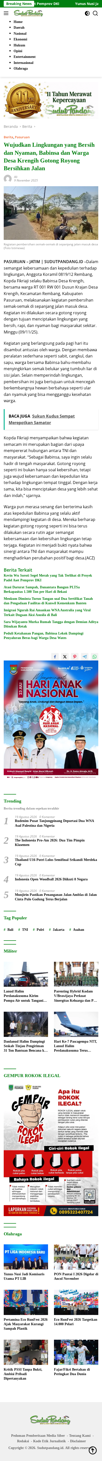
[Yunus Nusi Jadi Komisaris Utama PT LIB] (26, 1257)
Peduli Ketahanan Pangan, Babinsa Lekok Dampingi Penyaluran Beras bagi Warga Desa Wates (43, 636)
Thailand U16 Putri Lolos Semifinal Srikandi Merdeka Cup (56, 862)
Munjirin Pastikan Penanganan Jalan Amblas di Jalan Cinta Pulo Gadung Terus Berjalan (56, 897)
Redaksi (23, 1441)
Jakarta (58, 930)
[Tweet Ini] (65, 656)
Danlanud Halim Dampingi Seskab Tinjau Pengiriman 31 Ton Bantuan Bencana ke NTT (25, 1046)
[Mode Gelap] (87, 13)
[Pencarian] (95, 13)
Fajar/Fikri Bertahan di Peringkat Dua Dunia (72, 1372)
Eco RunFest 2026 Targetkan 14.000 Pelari (75, 1322)
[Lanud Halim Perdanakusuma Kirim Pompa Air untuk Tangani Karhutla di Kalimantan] (26, 974)
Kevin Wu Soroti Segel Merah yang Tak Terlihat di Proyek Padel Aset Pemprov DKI (48, 578)
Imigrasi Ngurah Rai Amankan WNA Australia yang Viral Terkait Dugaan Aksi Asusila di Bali (47, 612)
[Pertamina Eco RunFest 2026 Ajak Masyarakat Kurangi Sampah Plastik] (26, 1302)
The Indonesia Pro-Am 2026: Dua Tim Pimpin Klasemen (50, 842)
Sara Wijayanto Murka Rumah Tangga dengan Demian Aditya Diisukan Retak (51, 624)
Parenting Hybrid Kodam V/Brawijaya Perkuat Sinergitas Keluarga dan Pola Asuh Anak (76, 996)
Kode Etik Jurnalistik (49, 1441)
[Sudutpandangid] (28, 13)
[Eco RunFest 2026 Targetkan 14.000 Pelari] (76, 1302)
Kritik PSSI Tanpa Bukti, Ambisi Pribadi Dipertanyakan (23, 1374)
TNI (25, 930)
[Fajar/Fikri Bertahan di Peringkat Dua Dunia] (76, 1352)
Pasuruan (22, 137)
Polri (40, 930)
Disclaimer (78, 1441)
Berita (8, 137)
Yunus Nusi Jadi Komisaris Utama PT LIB (24, 1276)
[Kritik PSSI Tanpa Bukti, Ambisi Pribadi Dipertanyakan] (26, 1352)
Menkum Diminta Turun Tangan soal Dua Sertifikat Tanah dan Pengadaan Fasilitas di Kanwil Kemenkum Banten (48, 601)
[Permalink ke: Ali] (8, 178)
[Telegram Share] (84, 656)
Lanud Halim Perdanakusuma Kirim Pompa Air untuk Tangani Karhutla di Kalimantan (23, 996)
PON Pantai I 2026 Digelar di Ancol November (76, 1276)
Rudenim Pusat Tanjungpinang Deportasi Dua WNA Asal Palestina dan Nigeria (54, 823)
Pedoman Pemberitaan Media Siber (38, 1436)
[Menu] (7, 13)
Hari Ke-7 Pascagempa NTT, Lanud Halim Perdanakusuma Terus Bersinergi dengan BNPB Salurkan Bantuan (75, 1046)
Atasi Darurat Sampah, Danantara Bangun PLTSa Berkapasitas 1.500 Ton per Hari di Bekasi (42, 589)
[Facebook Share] (55, 656)
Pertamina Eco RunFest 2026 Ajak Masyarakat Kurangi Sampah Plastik (26, 1324)
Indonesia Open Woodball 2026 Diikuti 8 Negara (51, 879)
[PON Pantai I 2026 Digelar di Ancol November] (76, 1257)
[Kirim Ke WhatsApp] (94, 656)
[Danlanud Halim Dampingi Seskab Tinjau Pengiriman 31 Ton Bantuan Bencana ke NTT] (26, 1024)
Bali (10, 930)
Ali (15, 177)
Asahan (78, 930)
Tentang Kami (80, 1436)
